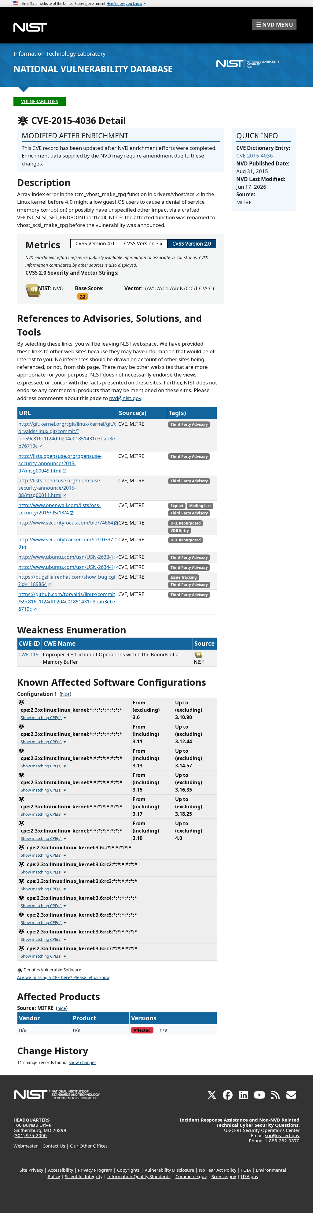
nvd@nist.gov (125, 398)
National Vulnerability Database (93, 69)
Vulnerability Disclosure (169, 1170)
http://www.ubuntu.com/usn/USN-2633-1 (65, 557)
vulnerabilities (39, 101)
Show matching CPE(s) (41, 717)
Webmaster (25, 1146)
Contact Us (53, 1146)
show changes (82, 1062)
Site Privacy (31, 1170)
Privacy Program (95, 1170)
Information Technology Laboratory (59, 53)
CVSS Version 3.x (143, 243)
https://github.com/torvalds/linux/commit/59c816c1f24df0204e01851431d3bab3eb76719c (67, 601)
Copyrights (128, 1170)
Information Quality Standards (139, 1176)
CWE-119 (28, 654)
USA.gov (249, 1176)
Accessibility (60, 1170)
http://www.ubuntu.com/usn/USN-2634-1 (65, 567)
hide (65, 694)
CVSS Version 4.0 (94, 243)
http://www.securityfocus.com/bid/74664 (65, 522)
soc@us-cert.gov (282, 1135)
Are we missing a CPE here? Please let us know (63, 977)
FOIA (246, 1170)
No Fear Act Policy (217, 1170)
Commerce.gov (191, 1176)
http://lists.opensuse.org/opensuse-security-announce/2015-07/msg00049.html (59, 463)
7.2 (82, 296)
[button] (274, 24)
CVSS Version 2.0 (191, 243)
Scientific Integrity (83, 1176)
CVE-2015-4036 (254, 155)
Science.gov (224, 1176)
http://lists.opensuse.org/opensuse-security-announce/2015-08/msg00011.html (59, 488)
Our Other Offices (89, 1146)
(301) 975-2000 (30, 1135)
